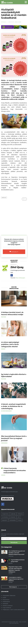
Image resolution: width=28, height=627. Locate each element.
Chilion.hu (20, 513)
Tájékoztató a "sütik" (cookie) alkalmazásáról (14, 609)
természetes (5, 517)
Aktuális (3, 21)
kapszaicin (4, 520)
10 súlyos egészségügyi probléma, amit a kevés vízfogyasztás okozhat (10, 344)
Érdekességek (8, 410)
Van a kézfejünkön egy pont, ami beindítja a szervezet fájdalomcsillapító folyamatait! (17, 552)
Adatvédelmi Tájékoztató (9, 595)
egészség (13, 513)
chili (19, 517)
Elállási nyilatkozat (7, 605)
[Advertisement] (14, 217)
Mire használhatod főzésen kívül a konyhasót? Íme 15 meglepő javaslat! (14, 438)
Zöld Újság (18, 21)
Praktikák (3, 316)
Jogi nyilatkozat (7, 607)
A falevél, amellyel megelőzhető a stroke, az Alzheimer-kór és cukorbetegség (13, 406)
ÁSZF (4, 597)
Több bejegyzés (13, 587)
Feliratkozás (14, 542)
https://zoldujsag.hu (20, 277)
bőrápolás (12, 517)
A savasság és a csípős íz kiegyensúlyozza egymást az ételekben (16, 579)
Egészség (3, 348)
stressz (19, 520)
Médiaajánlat (6, 601)
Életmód (3, 410)
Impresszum (6, 599)
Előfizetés (14, 252)
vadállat (4, 197)
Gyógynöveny (5, 513)
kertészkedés (13, 520)
